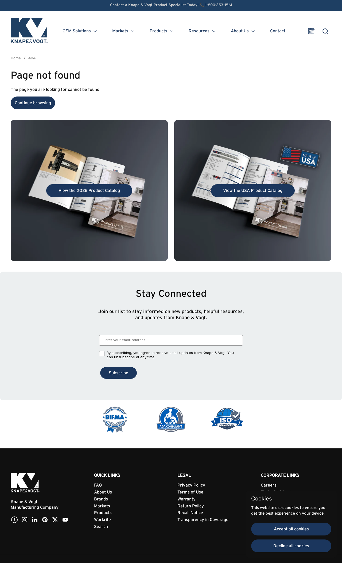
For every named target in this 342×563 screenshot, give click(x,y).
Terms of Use (190, 492)
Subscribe (118, 373)
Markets (102, 506)
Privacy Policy (191, 485)
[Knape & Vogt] (30, 31)
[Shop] (311, 31)
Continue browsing (33, 103)
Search (101, 527)
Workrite (102, 520)
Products (103, 513)
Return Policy (190, 506)
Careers (269, 485)
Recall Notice (190, 513)
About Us (103, 492)
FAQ (98, 485)
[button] (325, 31)
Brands (101, 499)
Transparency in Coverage (202, 520)
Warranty (186, 499)
